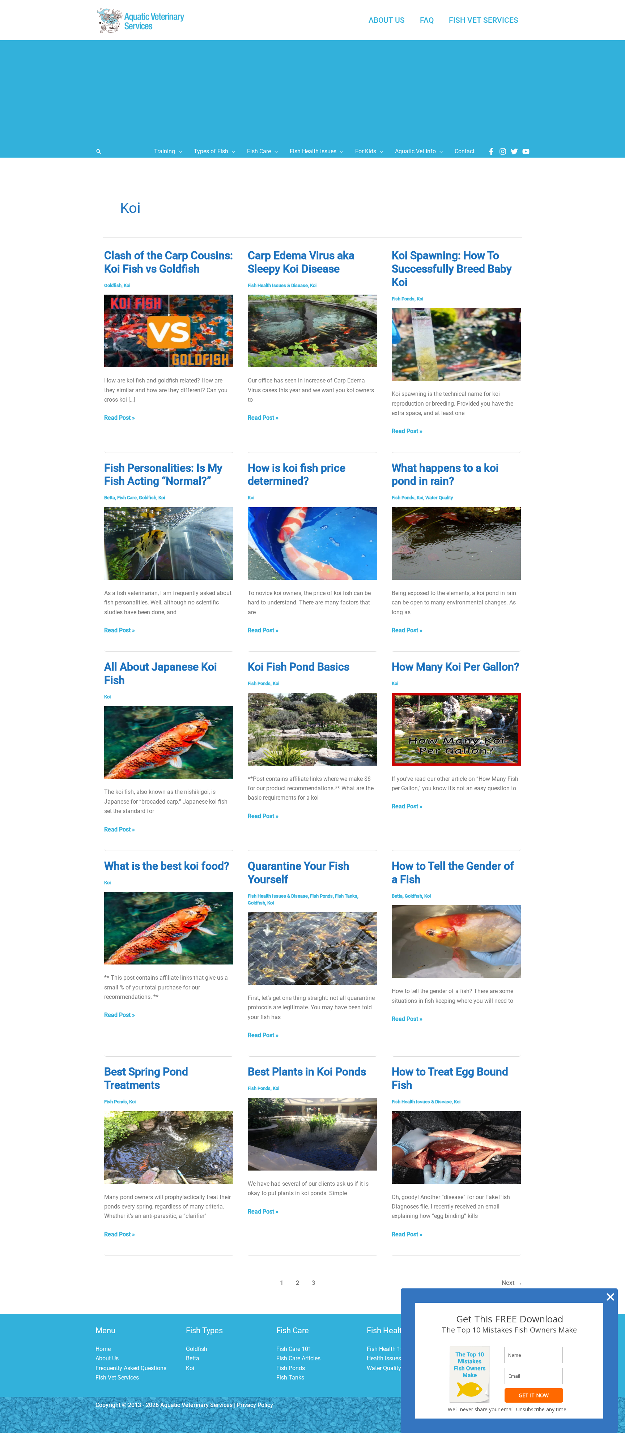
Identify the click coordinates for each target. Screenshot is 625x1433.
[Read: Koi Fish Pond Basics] (312, 728)
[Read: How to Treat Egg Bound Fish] (456, 1146)
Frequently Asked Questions (130, 1368)
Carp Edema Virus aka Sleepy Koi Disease (301, 262)
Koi (127, 285)
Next (512, 1282)
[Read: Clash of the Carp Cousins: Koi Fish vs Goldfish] (168, 330)
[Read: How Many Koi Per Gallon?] (456, 728)
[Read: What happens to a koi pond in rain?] (456, 543)
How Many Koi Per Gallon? (455, 666)
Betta (109, 497)
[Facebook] (491, 151)
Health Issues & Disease (397, 1358)
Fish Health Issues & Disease (278, 285)
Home (103, 1349)
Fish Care (127, 497)
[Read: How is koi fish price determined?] (312, 543)
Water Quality (439, 497)
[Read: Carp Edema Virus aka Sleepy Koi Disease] (312, 330)
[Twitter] (514, 151)
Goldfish (113, 285)
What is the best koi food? (166, 866)
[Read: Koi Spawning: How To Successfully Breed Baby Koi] (456, 344)
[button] (98, 151)
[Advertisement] (312, 90)
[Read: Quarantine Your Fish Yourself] (312, 948)
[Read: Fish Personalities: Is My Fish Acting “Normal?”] (168, 543)
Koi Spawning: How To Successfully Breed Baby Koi (452, 268)
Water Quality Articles (394, 1368)
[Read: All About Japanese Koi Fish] (168, 742)
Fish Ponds (403, 298)
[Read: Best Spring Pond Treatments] (168, 1146)
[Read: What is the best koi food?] (168, 927)
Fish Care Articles (298, 1358)
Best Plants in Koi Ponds (307, 1071)
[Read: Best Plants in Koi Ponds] (312, 1133)
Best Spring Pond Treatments (146, 1078)
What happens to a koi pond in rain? (445, 475)
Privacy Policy (255, 1405)
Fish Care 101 (293, 1349)
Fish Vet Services (117, 1377)
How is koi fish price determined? (296, 475)
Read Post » (119, 418)
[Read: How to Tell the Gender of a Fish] (456, 941)
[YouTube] (526, 151)
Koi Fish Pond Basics (298, 666)
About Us (107, 1358)
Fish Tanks (346, 896)
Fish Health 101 (387, 1349)
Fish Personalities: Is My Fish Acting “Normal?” (163, 475)
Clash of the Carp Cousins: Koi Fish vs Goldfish (168, 262)
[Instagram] (502, 151)
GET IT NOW (534, 1395)
